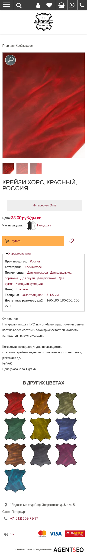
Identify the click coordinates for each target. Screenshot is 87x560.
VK (12, 534)
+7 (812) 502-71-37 (24, 518)
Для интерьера (37, 272)
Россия (35, 261)
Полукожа (44, 225)
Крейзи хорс (33, 267)
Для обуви (27, 278)
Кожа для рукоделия (30, 283)
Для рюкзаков (46, 278)
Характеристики (19, 253)
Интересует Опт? (44, 205)
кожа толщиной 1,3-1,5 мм (40, 295)
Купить (16, 241)
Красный (22, 289)
